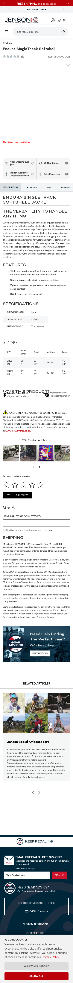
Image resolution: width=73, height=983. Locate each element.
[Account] (53, 20)
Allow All (36, 976)
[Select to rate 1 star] (6, 485)
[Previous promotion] (10, 9)
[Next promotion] (63, 9)
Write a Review (17, 495)
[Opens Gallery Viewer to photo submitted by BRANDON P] (45, 453)
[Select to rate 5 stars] (40, 485)
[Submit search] (63, 31)
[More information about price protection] (66, 174)
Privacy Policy (50, 957)
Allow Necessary (36, 966)
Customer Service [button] (35, 924)
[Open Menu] (6, 32)
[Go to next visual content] (39, 467)
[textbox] (36, 522)
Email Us (38, 911)
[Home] (21, 20)
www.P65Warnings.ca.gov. (18, 430)
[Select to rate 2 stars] (15, 485)
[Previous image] (33, 793)
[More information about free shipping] (32, 163)
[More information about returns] (66, 163)
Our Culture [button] (35, 933)
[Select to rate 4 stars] (32, 485)
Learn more (48, 530)
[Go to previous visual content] (33, 467)
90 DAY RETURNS (36, 9)
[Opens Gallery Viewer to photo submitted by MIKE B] (28, 453)
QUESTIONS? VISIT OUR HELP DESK (36, 903)
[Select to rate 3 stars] (23, 485)
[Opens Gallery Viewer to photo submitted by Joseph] (62, 453)
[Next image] (39, 793)
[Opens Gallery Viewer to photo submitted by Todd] (11, 453)
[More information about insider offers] (32, 174)
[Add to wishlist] (68, 65)
